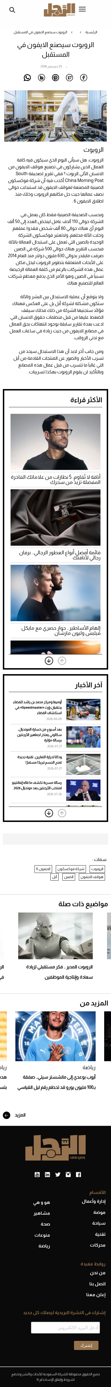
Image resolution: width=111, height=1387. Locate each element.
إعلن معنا (96, 1294)
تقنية (100, 1234)
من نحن (98, 1272)
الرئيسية (91, 32)
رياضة (89, 1067)
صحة (45, 1224)
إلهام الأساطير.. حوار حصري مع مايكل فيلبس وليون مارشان (60, 630)
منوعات (42, 1235)
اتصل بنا (97, 1283)
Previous (62, 660)
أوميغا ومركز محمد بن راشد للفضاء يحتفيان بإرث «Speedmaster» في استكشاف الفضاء (37, 707)
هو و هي (41, 1202)
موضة (99, 1212)
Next (49, 660)
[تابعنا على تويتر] (57, 1175)
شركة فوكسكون (70, 869)
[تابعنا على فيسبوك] (78, 1175)
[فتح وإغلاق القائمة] (82, 10)
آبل (54, 877)
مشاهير (42, 1213)
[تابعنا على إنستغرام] (68, 1175)
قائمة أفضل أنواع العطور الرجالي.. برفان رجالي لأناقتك (59, 555)
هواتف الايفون (92, 877)
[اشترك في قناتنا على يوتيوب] (37, 1175)
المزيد (20, 1114)
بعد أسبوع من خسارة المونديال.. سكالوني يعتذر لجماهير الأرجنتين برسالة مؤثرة (39, 734)
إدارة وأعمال (94, 1201)
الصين (68, 877)
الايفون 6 (43, 869)
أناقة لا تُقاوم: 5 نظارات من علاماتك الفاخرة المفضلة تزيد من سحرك (55, 479)
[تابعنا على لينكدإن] (47, 1175)
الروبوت (97, 869)
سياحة (99, 1223)
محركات (98, 1245)
